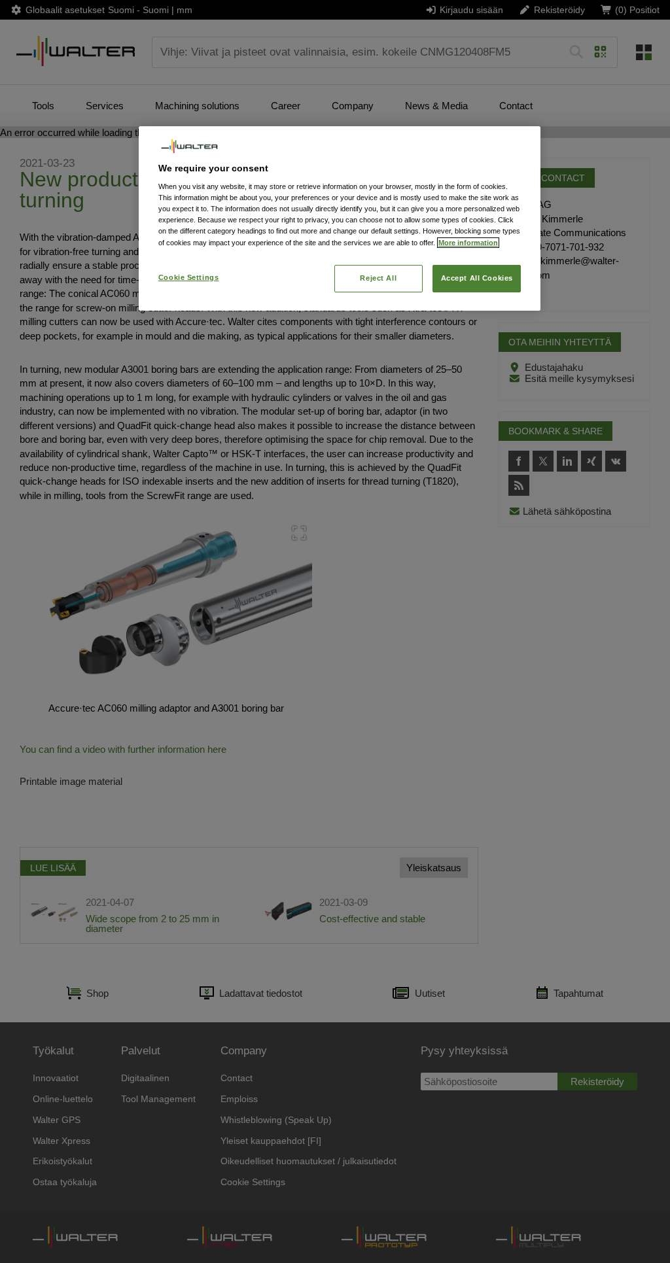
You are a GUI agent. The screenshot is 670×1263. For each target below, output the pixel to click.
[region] (339, 218)
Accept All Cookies (477, 278)
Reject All (378, 278)
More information (468, 243)
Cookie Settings (188, 277)
